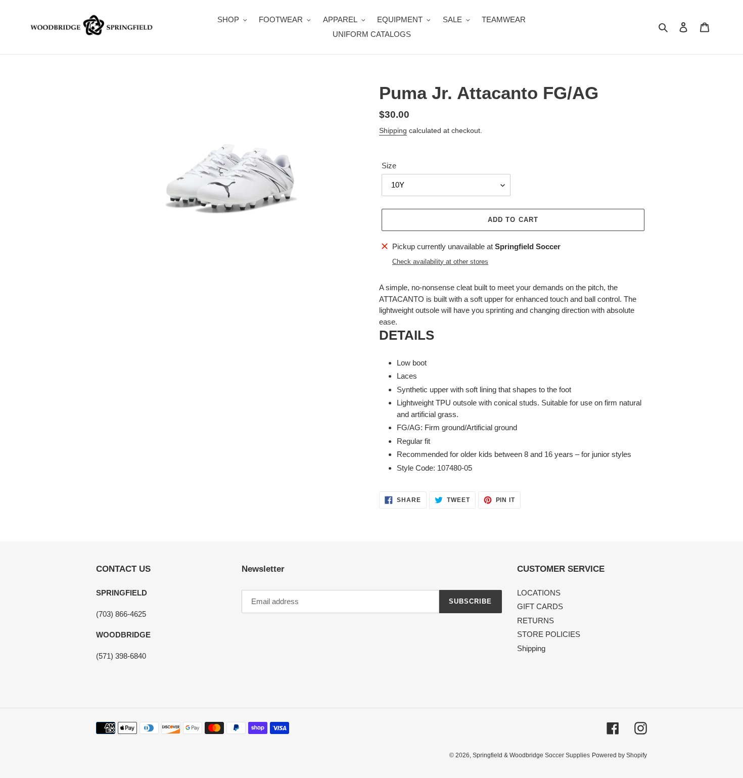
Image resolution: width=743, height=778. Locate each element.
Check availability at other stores (440, 261)
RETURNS (535, 620)
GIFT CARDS (540, 606)
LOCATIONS (539, 592)
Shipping (393, 130)
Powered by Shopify (619, 755)
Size (389, 165)
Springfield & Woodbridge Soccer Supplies (531, 755)
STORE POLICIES (548, 634)
